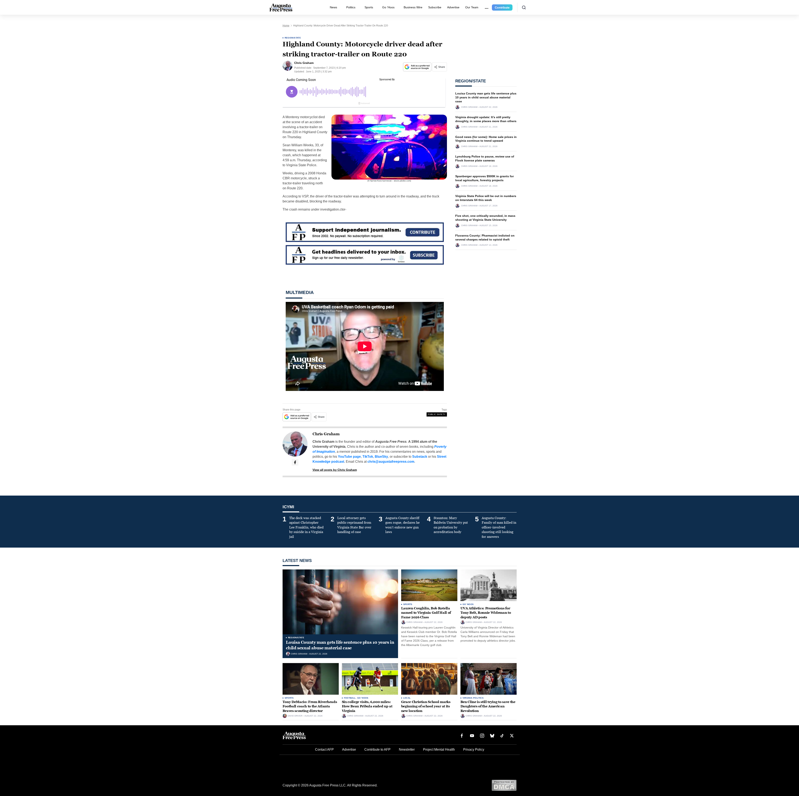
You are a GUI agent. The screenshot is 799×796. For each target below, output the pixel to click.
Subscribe (434, 7)
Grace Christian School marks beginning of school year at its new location (425, 706)
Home (286, 25)
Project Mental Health (439, 749)
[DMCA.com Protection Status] (504, 785)
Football (350, 698)
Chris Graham (326, 433)
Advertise (453, 7)
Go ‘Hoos (388, 7)
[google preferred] (417, 66)
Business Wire (413, 7)
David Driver (295, 716)
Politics (350, 7)
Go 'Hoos (468, 604)
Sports (369, 7)
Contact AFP (324, 749)
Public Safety (436, 414)
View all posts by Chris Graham (335, 469)
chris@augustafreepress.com (390, 461)
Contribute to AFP (377, 749)
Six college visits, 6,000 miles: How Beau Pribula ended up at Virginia (367, 706)
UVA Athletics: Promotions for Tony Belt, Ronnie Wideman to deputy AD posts (485, 612)
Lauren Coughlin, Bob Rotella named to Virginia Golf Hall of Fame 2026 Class (426, 612)
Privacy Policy (473, 749)
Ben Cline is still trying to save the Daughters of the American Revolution (487, 706)
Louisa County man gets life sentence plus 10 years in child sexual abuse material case (485, 97)
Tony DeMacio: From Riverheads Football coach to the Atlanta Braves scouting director (310, 706)
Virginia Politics (473, 698)
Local (407, 698)
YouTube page (349, 456)
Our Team (471, 7)
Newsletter (407, 749)
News (333, 7)
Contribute (502, 7)
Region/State (293, 38)
